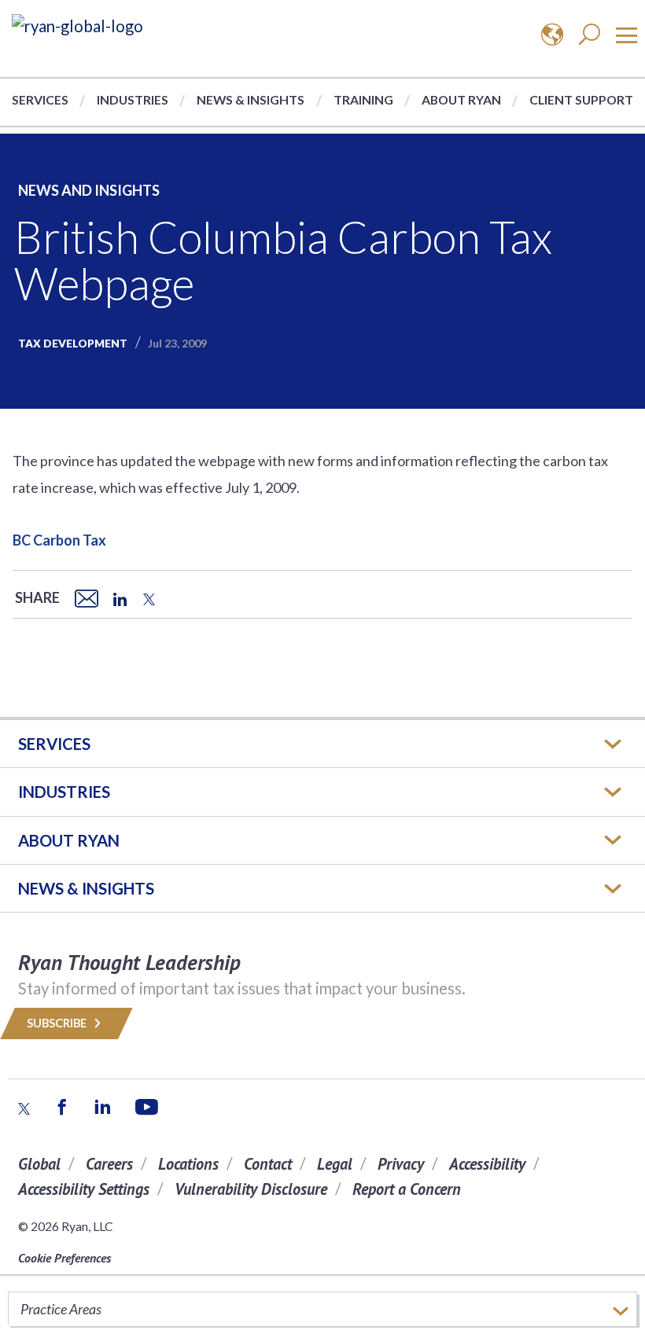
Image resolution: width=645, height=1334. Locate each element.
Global (39, 1163)
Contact (268, 1163)
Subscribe (58, 1023)
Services (40, 99)
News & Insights (250, 99)
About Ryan (461, 99)
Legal (334, 1163)
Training (363, 99)
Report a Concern (406, 1189)
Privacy (401, 1163)
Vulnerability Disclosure (251, 1189)
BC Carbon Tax (59, 540)
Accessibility (487, 1163)
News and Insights (89, 190)
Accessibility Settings (83, 1189)
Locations (188, 1163)
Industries (132, 99)
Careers (109, 1163)
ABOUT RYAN (69, 840)
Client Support (581, 99)
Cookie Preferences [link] (64, 1258)
